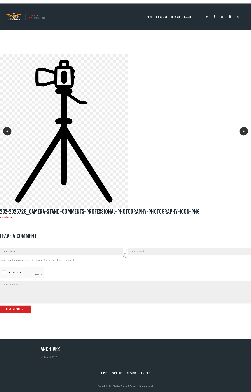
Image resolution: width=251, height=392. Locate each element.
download (6, 131)
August (50, 357)
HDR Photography (247, 131)
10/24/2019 (6, 217)
